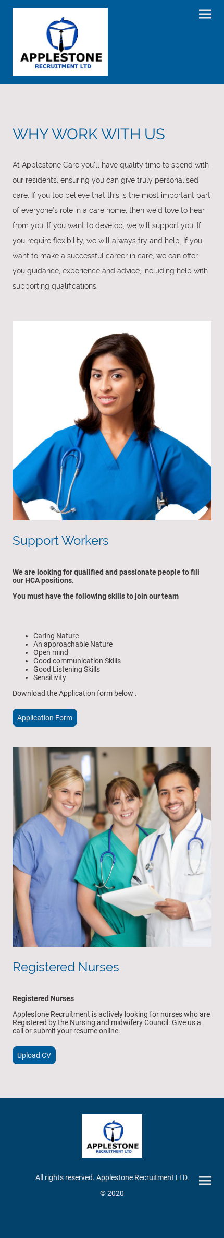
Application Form (44, 717)
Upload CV (34, 1055)
